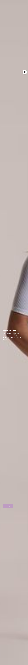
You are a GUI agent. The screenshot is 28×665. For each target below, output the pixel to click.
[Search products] (25, 72)
